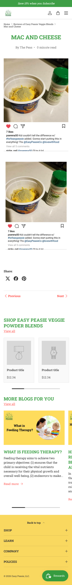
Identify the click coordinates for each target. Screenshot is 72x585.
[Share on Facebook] (16, 279)
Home (7, 24)
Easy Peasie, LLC (20, 576)
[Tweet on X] (8, 279)
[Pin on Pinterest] (24, 279)
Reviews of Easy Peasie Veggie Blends (33, 24)
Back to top (34, 522)
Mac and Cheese (12, 26)
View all (9, 331)
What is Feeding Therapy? (33, 451)
